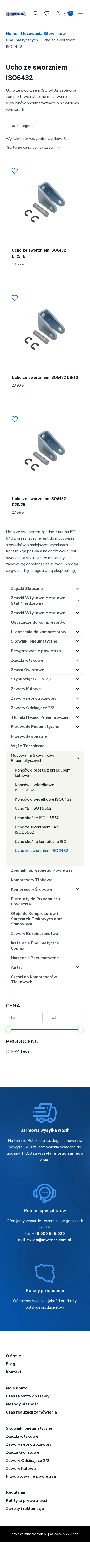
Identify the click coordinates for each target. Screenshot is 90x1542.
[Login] (58, 13)
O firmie (13, 1356)
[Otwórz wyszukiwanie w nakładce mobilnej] (36, 13)
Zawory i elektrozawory (29, 1444)
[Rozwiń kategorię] (77, 588)
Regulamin (16, 1492)
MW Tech (20, 1051)
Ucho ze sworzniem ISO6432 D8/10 (45, 377)
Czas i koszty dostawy (28, 1396)
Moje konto (17, 1388)
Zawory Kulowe (21, 1468)
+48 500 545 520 (48, 1233)
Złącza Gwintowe (23, 1452)
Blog (10, 1364)
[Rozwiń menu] (80, 13)
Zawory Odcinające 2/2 (28, 1460)
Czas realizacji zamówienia (31, 1412)
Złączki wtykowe (22, 1436)
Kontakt (14, 1372)
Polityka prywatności (26, 1500)
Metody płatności (23, 1404)
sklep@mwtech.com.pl (49, 1240)
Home (12, 33)
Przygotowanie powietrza (31, 1476)
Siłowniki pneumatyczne (29, 1428)
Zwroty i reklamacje (25, 1508)
